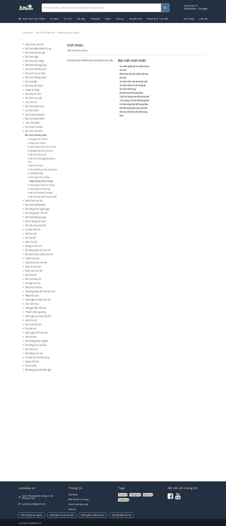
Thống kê (95, 18)
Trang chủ (28, 32)
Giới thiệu (73, 494)
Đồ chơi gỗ (30, 81)
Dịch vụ (120, 18)
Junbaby (33, 523)
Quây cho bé (31, 361)
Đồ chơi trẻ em (32, 93)
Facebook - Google (195, 7)
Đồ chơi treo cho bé (35, 262)
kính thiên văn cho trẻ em (42, 146)
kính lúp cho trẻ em (39, 177)
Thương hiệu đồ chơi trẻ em (39, 291)
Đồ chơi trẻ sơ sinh (34, 73)
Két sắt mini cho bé (35, 225)
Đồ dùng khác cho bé (36, 212)
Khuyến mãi (135, 18)
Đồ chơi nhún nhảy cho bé (38, 254)
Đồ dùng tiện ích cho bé (37, 250)
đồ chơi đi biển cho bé (40, 192)
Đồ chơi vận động (34, 60)
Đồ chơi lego (31, 56)
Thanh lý (123, 499)
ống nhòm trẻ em (38, 139)
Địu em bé (30, 274)
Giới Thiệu (188, 18)
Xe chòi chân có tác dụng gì (133, 85)
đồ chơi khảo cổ (37, 154)
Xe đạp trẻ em (32, 283)
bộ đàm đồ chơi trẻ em (41, 150)
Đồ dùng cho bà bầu (35, 344)
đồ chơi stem (36, 165)
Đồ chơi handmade (34, 204)
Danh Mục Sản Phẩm (33, 18)
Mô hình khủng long (35, 64)
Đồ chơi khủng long (35, 217)
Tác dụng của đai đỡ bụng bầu (134, 100)
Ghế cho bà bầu (33, 287)
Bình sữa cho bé (33, 270)
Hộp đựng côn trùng (68, 32)
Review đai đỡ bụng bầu (131, 92)
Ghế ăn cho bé (32, 266)
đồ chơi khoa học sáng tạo (43, 169)
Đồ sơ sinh (30, 365)
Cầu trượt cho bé (33, 44)
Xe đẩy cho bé (32, 229)
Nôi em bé (30, 336)
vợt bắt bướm (36, 173)
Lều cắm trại (31, 303)
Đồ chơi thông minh (35, 77)
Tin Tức (68, 18)
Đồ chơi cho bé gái (34, 52)
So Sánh (54, 18)
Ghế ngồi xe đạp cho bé (37, 299)
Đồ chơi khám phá (45, 32)
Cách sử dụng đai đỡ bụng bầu (134, 96)
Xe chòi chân (31, 110)
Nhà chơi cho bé (33, 200)
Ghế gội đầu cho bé (35, 307)
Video (108, 18)
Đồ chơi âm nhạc (33, 85)
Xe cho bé (30, 237)
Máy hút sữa (31, 295)
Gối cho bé (30, 233)
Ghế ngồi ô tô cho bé (36, 332)
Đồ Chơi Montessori (35, 69)
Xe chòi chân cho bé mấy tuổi (133, 81)
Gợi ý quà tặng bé (34, 114)
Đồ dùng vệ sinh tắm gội (37, 369)
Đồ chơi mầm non (34, 106)
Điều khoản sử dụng (78, 499)
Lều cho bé (30, 102)
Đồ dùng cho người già (36, 208)
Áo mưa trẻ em (33, 324)
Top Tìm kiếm (32, 122)
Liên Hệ (203, 18)
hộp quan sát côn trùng (42, 184)
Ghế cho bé (30, 241)
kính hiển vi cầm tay (39, 188)
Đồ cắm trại (31, 349)
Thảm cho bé (31, 258)
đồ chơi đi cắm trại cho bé (43, 196)
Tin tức (122, 494)
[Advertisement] (40, 428)
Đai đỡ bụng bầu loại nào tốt (133, 108)
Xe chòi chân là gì (128, 89)
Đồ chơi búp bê (32, 278)
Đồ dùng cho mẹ (33, 353)
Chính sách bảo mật (78, 504)
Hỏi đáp (81, 18)
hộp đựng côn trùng (40, 181)
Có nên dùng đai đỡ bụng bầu (134, 104)
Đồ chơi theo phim (34, 118)
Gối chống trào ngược (36, 340)
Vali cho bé (30, 320)
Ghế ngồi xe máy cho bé (37, 316)
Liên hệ (71, 509)
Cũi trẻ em (30, 328)
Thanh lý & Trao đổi (157, 18)
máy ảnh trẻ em (37, 143)
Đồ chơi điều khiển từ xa (37, 48)
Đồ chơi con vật (33, 97)
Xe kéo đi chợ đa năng (36, 357)
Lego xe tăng (31, 89)
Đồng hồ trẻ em (33, 245)
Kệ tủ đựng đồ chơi (35, 221)
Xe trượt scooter (33, 126)
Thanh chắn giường (35, 311)
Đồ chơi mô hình (33, 130)
